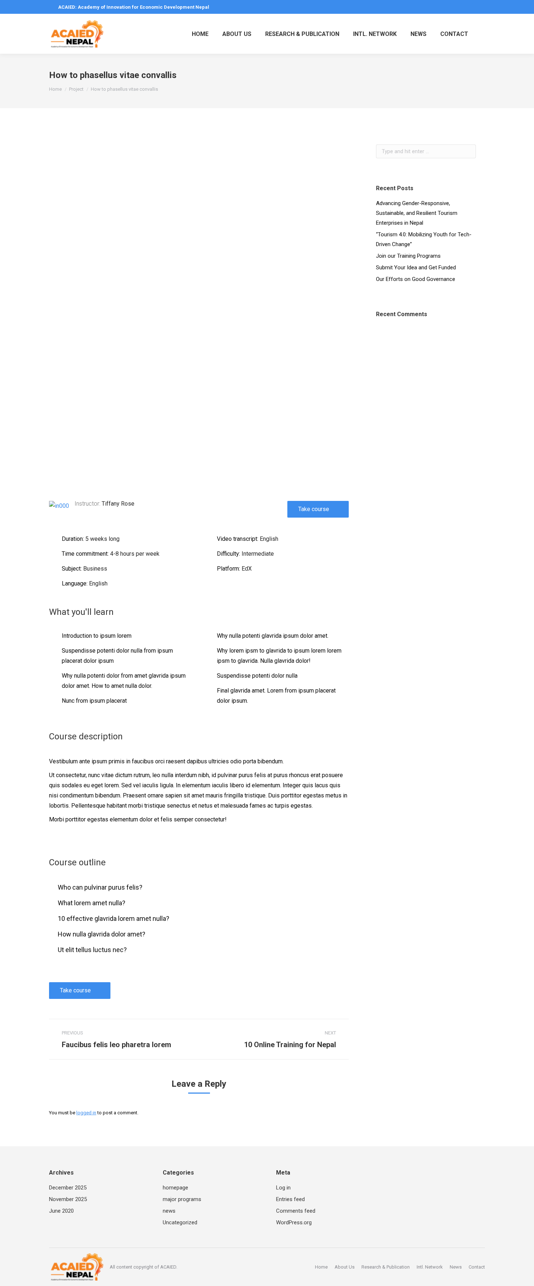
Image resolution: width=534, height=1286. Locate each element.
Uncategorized (180, 1222)
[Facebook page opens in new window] (447, 7)
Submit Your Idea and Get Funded (416, 267)
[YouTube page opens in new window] (480, 7)
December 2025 (67, 1187)
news (169, 1211)
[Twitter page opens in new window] (458, 7)
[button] (199, 384)
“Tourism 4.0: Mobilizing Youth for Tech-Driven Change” (424, 239)
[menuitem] (200, 33)
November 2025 (68, 1199)
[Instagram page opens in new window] (469, 7)
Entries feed (290, 1199)
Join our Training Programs (408, 256)
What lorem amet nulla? (91, 903)
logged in (86, 1112)
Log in (283, 1187)
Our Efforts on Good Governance (415, 279)
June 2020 (61, 1211)
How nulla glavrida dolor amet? (101, 934)
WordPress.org (294, 1222)
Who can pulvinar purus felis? (100, 887)
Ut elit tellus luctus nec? (92, 950)
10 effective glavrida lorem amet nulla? (113, 918)
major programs (182, 1199)
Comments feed (295, 1211)
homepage (175, 1187)
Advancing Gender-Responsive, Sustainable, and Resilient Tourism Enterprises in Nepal (416, 213)
